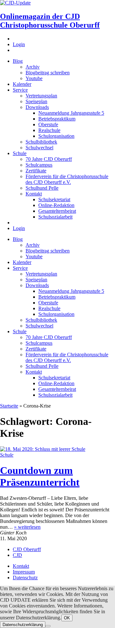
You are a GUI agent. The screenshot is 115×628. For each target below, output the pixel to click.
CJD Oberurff (27, 549)
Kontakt (34, 193)
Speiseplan (36, 101)
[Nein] (47, 626)
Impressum (24, 571)
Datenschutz (25, 577)
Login (19, 44)
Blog (18, 61)
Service (20, 90)
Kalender (22, 84)
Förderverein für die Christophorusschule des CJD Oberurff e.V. (67, 179)
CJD (17, 555)
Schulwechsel (39, 147)
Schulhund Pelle (42, 188)
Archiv (33, 67)
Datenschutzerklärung (23, 624)
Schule (20, 153)
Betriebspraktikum (56, 118)
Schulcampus (39, 165)
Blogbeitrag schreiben (48, 72)
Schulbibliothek (41, 142)
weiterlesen (27, 527)
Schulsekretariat (54, 199)
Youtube (34, 78)
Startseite (9, 406)
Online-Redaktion (56, 205)
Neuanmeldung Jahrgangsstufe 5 (71, 113)
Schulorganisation (56, 136)
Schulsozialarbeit (55, 216)
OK (67, 618)
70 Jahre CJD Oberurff (49, 159)
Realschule (49, 130)
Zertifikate (36, 170)
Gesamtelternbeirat (57, 211)
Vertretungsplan (41, 95)
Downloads (37, 107)
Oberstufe (48, 124)
